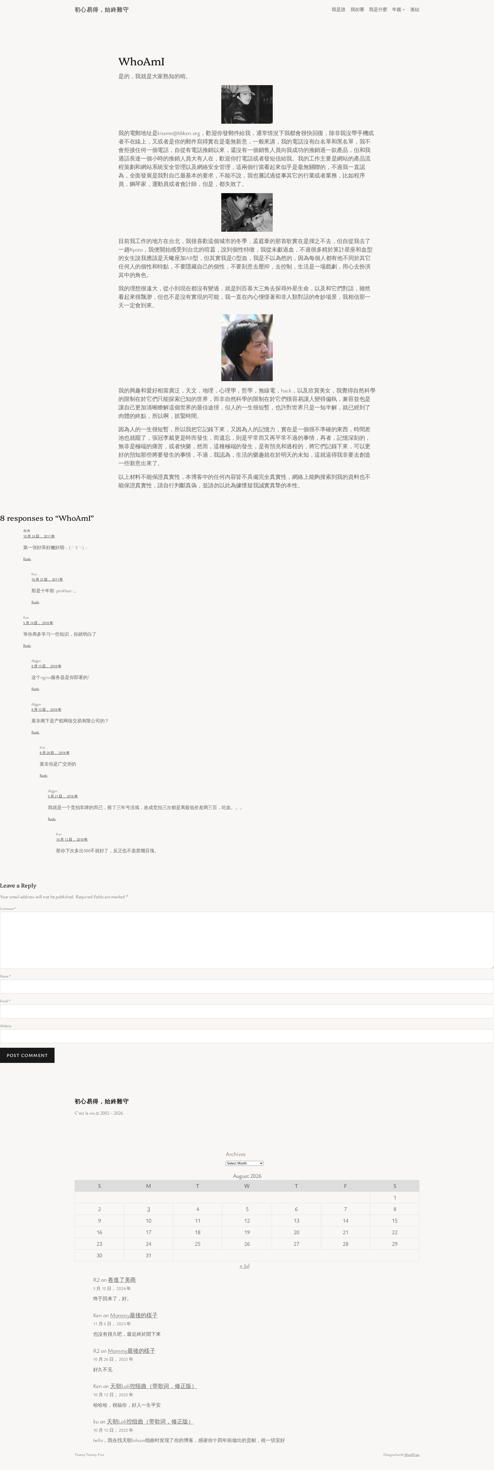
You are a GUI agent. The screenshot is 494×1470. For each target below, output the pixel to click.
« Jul (245, 1265)
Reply (27, 558)
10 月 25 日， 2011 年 (47, 579)
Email (5, 1000)
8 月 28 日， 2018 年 (54, 752)
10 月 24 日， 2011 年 (39, 536)
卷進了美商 (122, 1279)
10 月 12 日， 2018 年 (72, 839)
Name (5, 976)
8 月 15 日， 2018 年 (46, 666)
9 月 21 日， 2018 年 (63, 796)
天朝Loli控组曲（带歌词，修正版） (153, 1386)
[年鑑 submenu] (403, 9)
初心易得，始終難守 (102, 9)
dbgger (36, 660)
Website (5, 1025)
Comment (8, 908)
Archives (235, 1154)
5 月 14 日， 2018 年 (38, 622)
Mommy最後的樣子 (134, 1315)
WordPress (411, 1454)
